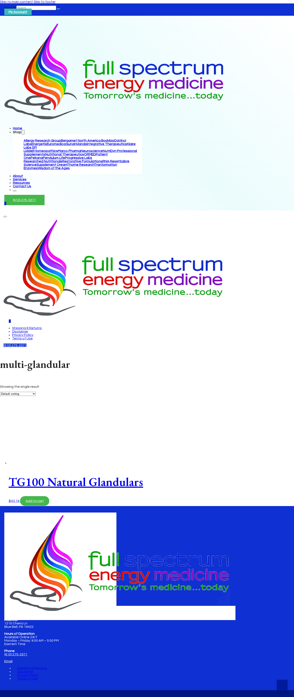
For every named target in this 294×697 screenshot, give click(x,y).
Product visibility (13, 392)
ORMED (90, 154)
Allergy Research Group (42, 140)
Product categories (15, 412)
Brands (5, 387)
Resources (21, 182)
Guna (70, 144)
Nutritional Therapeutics (64, 154)
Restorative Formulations (82, 161)
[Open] (5, 216)
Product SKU (10, 445)
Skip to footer (45, 1)
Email (8, 661)
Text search (9, 383)
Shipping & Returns (27, 328)
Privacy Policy (22, 335)
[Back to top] (282, 685)
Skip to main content (16, 1)
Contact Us (22, 186)
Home (17, 128)
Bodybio (107, 140)
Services (19, 179)
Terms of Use (22, 338)
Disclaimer (20, 331)
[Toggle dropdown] (23, 132)
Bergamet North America (81, 140)
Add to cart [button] (35, 501)
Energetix (39, 144)
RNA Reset (111, 161)
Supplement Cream (52, 164)
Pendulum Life (54, 157)
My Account (18, 12)
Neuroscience (92, 151)
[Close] (14, 190)
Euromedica (56, 144)
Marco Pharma (69, 151)
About (18, 176)
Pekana (37, 157)
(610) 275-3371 (24, 200)
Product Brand (11, 440)
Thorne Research (80, 164)
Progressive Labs (78, 157)
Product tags (10, 433)
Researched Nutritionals (43, 161)
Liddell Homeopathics (41, 151)
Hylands (80, 144)
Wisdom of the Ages (54, 168)
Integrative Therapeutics (107, 144)
